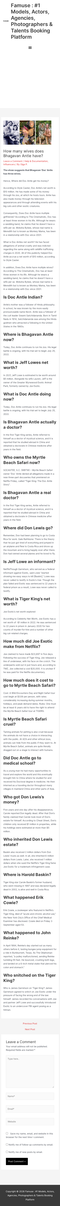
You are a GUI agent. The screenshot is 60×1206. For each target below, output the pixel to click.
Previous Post (30, 1024)
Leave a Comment (12, 161)
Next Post (30, 1029)
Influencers (9, 164)
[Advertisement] (30, 80)
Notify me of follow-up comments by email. (31, 1144)
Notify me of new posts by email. (26, 1152)
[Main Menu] (30, 48)
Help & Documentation (36, 161)
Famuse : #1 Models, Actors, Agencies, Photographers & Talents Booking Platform (32, 21)
